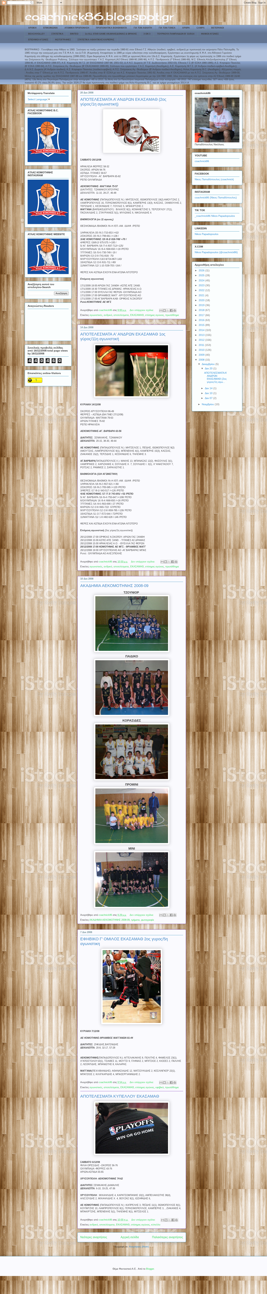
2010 (202, 349)
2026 (202, 270)
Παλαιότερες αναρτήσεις (167, 1237)
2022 (202, 290)
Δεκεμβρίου (208, 364)
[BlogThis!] (164, 310)
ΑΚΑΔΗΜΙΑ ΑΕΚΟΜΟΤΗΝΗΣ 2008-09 (114, 585)
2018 (202, 310)
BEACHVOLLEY (36, 34)
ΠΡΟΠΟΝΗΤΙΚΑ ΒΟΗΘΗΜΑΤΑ (111, 28)
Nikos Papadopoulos (206, 234)
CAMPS (201, 28)
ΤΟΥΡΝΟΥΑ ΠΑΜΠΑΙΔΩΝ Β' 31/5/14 (175, 34)
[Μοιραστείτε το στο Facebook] (171, 310)
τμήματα (135, 919)
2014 (202, 330)
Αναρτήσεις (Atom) (139, 1246)
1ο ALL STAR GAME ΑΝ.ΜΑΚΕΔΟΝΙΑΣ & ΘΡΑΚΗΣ (111, 34)
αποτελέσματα (121, 315)
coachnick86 (202, 161)
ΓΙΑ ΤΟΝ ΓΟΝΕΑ (167, 28)
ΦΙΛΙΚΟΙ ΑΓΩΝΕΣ (210, 34)
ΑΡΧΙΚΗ (32, 28)
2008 (202, 359)
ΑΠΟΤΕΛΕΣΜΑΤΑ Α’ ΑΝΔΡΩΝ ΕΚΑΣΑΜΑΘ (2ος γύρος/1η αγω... (215, 377)
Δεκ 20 (209, 368)
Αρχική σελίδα (130, 1237)
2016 (202, 320)
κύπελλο (155, 1224)
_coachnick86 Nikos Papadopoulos (215, 215)
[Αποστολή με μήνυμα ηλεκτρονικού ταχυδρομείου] (161, 310)
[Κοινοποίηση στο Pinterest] (175, 310)
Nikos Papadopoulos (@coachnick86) (216, 252)
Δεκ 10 (209, 393)
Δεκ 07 (209, 398)
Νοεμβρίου (208, 404)
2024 (202, 280)
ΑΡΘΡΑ (186, 28)
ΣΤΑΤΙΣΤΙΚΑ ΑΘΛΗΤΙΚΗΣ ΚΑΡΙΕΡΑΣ (96, 39)
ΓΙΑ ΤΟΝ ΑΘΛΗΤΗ (143, 28)
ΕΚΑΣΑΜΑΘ (137, 315)
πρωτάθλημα (172, 315)
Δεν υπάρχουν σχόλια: (142, 310)
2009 (202, 354)
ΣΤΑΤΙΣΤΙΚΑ (57, 34)
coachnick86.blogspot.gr (99, 16)
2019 (202, 305)
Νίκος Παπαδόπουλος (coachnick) (214, 179)
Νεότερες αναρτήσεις (93, 1237)
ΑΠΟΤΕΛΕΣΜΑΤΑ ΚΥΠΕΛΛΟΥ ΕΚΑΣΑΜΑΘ (119, 1096)
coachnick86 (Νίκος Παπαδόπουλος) (216, 197)
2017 (202, 315)
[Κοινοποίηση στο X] (168, 310)
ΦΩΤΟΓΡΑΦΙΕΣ (63, 39)
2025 (202, 275)
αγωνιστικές (96, 315)
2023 (202, 285)
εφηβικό (159, 1087)
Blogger (150, 1268)
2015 (202, 325)
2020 (202, 300)
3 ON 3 (146, 34)
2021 (202, 295)
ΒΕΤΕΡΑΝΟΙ (217, 28)
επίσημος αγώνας (154, 315)
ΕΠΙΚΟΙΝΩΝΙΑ (50, 28)
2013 (202, 335)
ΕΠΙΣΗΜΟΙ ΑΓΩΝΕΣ (38, 39)
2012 (202, 339)
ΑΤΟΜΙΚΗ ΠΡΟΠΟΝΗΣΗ (76, 28)
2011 (202, 345)
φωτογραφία (147, 919)
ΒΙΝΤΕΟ (74, 34)
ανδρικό (108, 315)
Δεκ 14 (209, 388)
